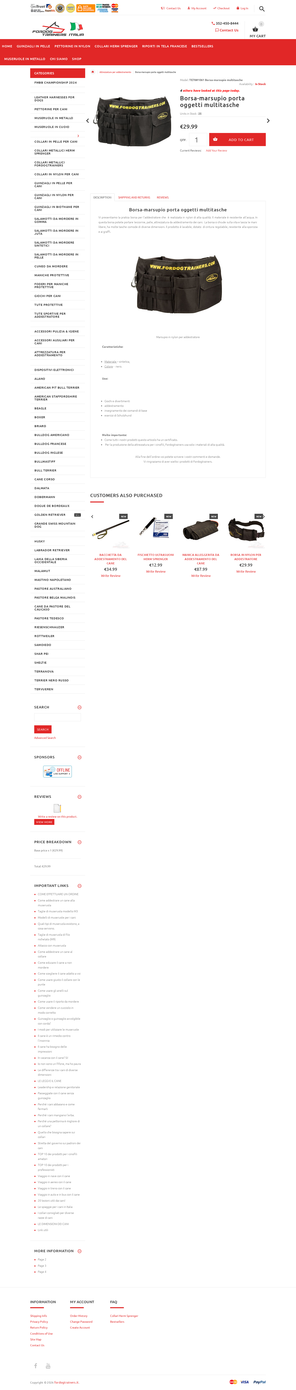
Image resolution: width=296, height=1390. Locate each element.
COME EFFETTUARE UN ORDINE (58, 894)
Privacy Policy (39, 1321)
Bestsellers (117, 1321)
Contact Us (229, 30)
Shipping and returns (134, 197)
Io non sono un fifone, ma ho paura (59, 1064)
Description (102, 197)
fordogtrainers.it (66, 1382)
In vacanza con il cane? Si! (53, 1058)
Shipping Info (38, 1315)
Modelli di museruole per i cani (57, 917)
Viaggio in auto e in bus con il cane (59, 1194)
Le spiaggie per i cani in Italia (55, 1207)
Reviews (163, 197)
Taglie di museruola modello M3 (58, 911)
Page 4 (42, 1272)
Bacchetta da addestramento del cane (110, 559)
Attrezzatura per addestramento (115, 72)
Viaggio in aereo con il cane (54, 1182)
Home (92, 72)
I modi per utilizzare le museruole (58, 1029)
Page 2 (42, 1259)
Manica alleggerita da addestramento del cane (200, 559)
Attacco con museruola (52, 945)
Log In (244, 8)
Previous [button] (92, 516)
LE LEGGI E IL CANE (49, 1081)
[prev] (87, 120)
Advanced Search (45, 737)
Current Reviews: (190, 150)
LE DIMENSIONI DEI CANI (53, 1224)
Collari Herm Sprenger (124, 1315)
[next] (268, 120)
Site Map (35, 1339)
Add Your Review (216, 150)
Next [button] (264, 516)
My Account (199, 8)
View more (44, 822)
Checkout (223, 8)
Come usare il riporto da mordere (58, 1001)
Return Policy (39, 1327)
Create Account (80, 1327)
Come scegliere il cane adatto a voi (59, 973)
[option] (110, 551)
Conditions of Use (41, 1333)
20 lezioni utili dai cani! (51, 1200)
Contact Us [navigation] (174, 8)
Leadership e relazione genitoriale (59, 1087)
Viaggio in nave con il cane (54, 1176)
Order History (78, 1315)
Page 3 (42, 1265)
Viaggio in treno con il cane (54, 1188)
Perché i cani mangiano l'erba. (56, 1115)
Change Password (81, 1321)
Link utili (43, 1230)
